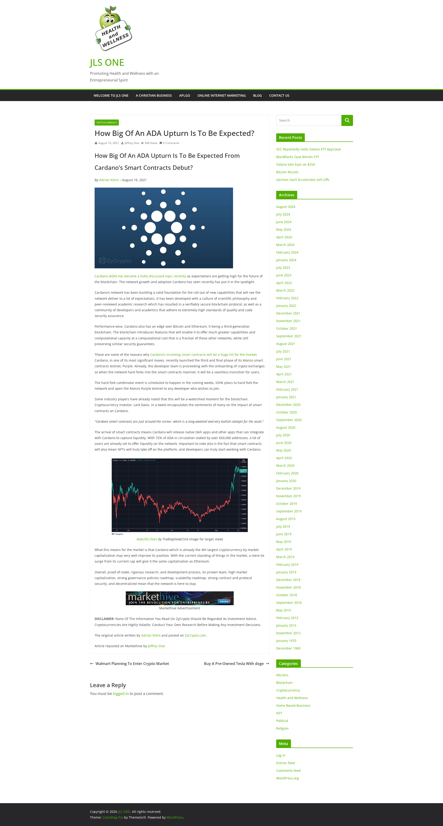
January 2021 (286, 397)
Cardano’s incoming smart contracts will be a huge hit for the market (203, 354)
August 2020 (285, 427)
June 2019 (283, 534)
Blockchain (284, 682)
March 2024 (285, 244)
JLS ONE (107, 62)
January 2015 (286, 625)
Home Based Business (293, 705)
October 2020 (286, 412)
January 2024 (286, 260)
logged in (121, 693)
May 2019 (283, 541)
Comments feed (288, 770)
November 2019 (288, 496)
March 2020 (285, 465)
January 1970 (286, 640)
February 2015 (287, 618)
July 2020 (283, 435)
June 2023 (283, 275)
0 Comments (171, 143)
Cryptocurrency (106, 122)
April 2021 (284, 374)
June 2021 (283, 359)
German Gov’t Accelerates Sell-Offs (302, 179)
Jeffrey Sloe (132, 143)
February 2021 (287, 389)
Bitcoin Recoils (287, 172)
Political (282, 720)
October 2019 (286, 503)
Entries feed (285, 763)
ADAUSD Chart (147, 539)
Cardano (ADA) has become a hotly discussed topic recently (140, 276)
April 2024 (284, 237)
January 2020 (286, 481)
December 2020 (288, 404)
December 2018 (288, 580)
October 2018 (286, 595)
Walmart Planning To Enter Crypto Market (132, 663)
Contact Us (279, 95)
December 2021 (288, 313)
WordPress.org (287, 778)
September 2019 (289, 511)
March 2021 (285, 382)
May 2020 (283, 450)
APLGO (184, 95)
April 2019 (284, 549)
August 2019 (285, 519)
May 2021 (283, 366)
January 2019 (286, 572)
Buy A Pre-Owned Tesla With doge (234, 663)
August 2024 (285, 206)
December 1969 (288, 648)
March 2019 (285, 557)
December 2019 (288, 488)
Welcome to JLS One (111, 95)
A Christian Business (154, 95)
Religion (282, 728)
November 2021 (288, 321)
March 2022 (285, 290)
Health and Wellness (292, 698)
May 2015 (283, 610)
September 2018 (289, 602)
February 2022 (287, 298)
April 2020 (284, 458)
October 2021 (286, 328)
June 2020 (283, 442)
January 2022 (286, 305)
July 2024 (283, 214)
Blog (257, 95)
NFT (279, 713)
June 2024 (283, 222)
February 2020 (287, 473)
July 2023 (283, 267)
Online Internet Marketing (222, 95)
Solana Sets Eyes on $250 (295, 164)
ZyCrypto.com (195, 635)
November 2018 (288, 587)
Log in (280, 755)
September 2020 (289, 420)
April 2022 (284, 283)
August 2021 (285, 343)
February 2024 (287, 252)
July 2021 (283, 351)
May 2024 (283, 229)
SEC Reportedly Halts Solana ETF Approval (308, 149)
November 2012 (288, 633)
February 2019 (287, 564)
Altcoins (282, 675)
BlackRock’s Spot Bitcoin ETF (297, 157)
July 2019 (283, 526)
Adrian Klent (109, 180)
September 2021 (289, 336)
